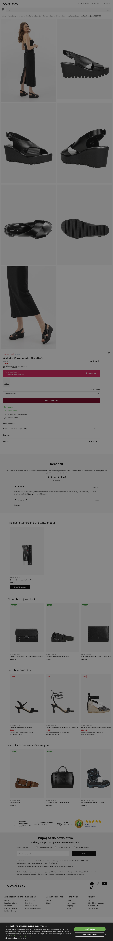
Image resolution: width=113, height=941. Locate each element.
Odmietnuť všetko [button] (90, 934)
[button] (38, 938)
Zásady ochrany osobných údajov (21, 936)
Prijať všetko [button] (90, 929)
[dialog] (56, 470)
